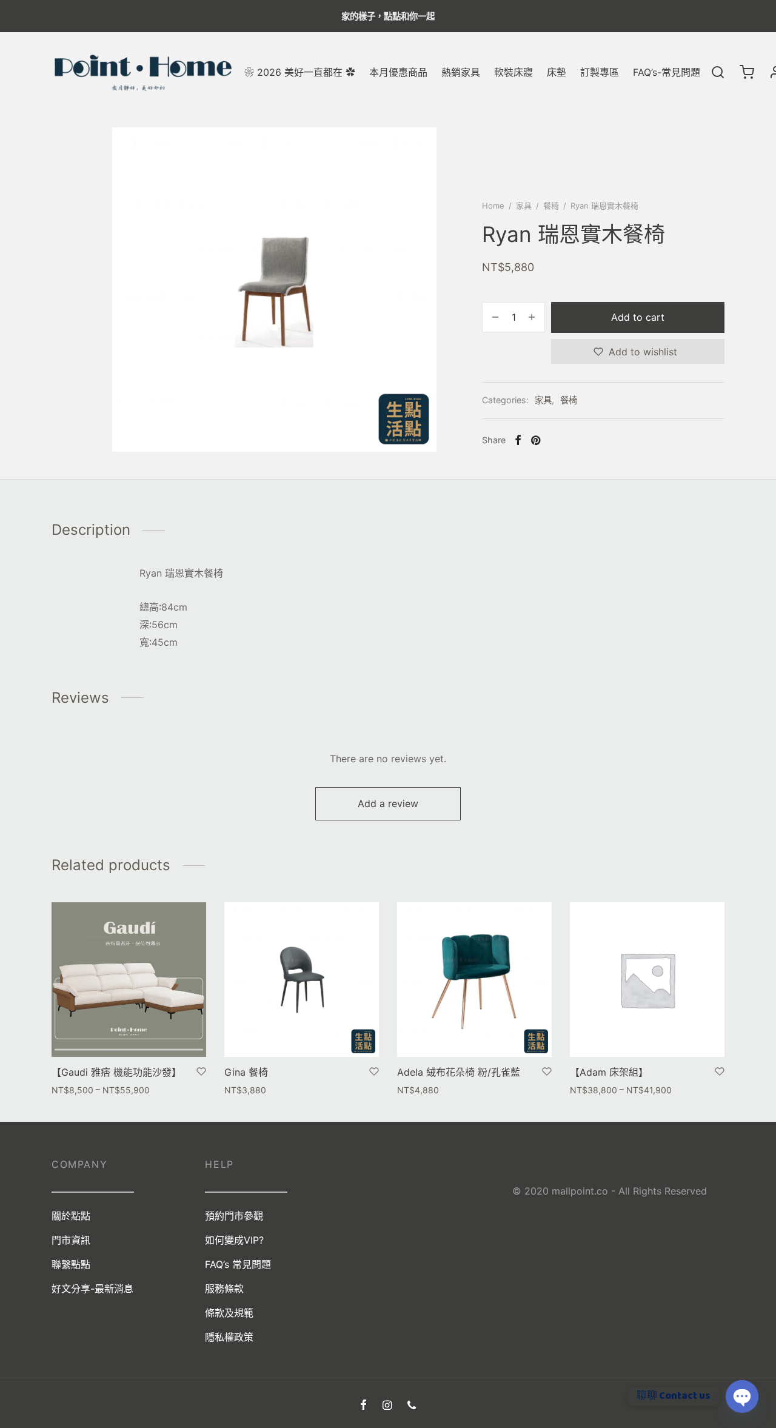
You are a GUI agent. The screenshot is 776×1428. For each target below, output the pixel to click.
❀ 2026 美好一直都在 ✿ (299, 72)
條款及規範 (229, 1313)
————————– (246, 1191)
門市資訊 (71, 1240)
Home (493, 205)
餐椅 (551, 205)
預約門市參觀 (234, 1216)
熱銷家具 (460, 72)
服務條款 (224, 1288)
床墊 (556, 72)
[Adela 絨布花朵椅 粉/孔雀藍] (474, 979)
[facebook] (363, 1406)
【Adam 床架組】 (609, 1072)
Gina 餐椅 (246, 1072)
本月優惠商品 (398, 72)
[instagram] (387, 1406)
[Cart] (747, 72)
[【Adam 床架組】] (647, 979)
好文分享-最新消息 (92, 1288)
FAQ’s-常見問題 (666, 72)
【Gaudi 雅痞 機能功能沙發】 (116, 1072)
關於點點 (71, 1216)
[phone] (412, 1406)
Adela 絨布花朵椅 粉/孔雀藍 (458, 1072)
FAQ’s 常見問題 (238, 1264)
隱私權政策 (229, 1337)
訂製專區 (599, 72)
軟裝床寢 (513, 72)
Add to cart (637, 317)
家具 (524, 205)
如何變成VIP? (234, 1240)
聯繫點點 (71, 1264)
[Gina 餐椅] (301, 979)
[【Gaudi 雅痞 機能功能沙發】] (129, 979)
